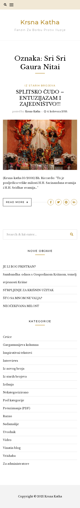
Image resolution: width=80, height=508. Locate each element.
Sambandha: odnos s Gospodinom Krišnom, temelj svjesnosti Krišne (40, 278)
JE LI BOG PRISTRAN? (19, 266)
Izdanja (8, 384)
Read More (15, 202)
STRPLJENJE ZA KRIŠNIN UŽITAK (28, 290)
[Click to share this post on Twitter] (58, 202)
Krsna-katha (32, 111)
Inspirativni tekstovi (17, 353)
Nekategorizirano (16, 392)
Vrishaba (9, 456)
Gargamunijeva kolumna (20, 345)
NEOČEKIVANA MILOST (21, 306)
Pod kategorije (13, 400)
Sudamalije (11, 424)
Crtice (7, 337)
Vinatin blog (12, 448)
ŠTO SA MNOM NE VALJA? (22, 298)
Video (7, 440)
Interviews (10, 360)
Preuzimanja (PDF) (16, 408)
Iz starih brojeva (40, 85)
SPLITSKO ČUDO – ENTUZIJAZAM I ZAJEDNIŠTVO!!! (40, 98)
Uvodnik (9, 432)
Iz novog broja (13, 368)
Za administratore (16, 463)
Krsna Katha (40, 22)
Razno (7, 416)
